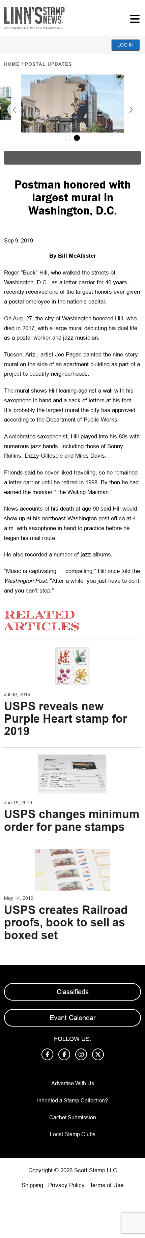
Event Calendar (73, 1017)
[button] (14, 109)
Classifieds (73, 992)
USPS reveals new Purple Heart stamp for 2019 (65, 719)
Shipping (32, 1185)
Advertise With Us (72, 1083)
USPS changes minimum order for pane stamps (71, 820)
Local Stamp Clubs (72, 1134)
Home (12, 64)
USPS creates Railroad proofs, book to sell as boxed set (66, 922)
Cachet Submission (72, 1117)
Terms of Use (106, 1185)
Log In (125, 45)
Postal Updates (48, 64)
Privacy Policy (66, 1185)
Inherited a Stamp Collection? (72, 1100)
